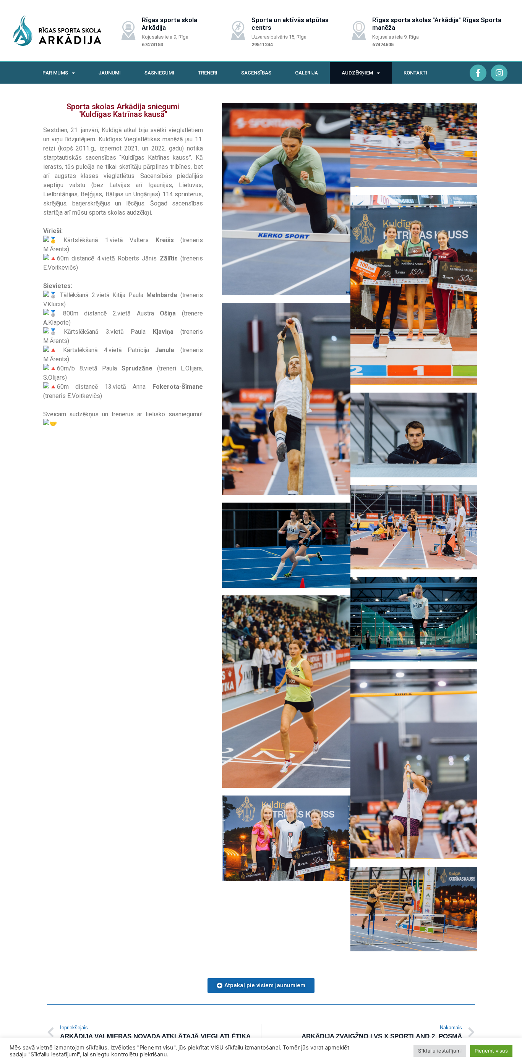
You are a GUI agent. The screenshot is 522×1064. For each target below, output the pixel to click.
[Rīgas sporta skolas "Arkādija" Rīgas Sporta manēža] (358, 30)
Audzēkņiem (357, 73)
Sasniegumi (159, 73)
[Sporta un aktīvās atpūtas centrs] (238, 30)
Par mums (55, 73)
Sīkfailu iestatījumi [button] (440, 1051)
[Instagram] (499, 73)
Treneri (207, 73)
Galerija (306, 73)
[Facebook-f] (478, 73)
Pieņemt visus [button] (491, 1051)
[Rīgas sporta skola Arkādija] (128, 30)
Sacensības (256, 73)
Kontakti (415, 73)
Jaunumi (110, 73)
